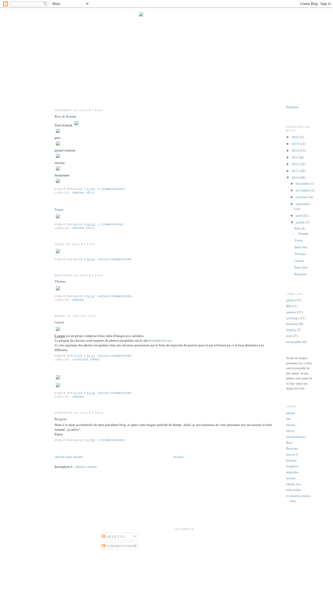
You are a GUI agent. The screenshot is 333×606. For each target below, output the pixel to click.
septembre (303, 203)
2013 (296, 157)
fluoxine (292, 448)
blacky (291, 424)
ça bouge (80, 359)
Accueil (178, 456)
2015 (296, 143)
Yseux (59, 209)
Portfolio (292, 107)
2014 (296, 150)
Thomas (60, 281)
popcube (292, 472)
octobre (301, 197)
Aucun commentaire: (115, 259)
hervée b (292, 454)
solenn (291, 478)
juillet (300, 222)
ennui (95, 359)
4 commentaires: (112, 189)
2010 (296, 177)
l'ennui (59, 322)
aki (288, 418)
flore (289, 442)
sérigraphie (294, 341)
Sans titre (301, 247)
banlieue (292, 323)
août (299, 215)
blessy (290, 430)
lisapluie (292, 466)
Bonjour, (61, 419)
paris (289, 335)
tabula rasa (293, 484)
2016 (296, 137)
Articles (115, 536)
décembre (303, 183)
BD (288, 306)
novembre (303, 190)
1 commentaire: (111, 224)
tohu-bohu (293, 489)
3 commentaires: (112, 440)
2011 (296, 170)
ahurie (290, 413)
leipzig (291, 329)
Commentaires (121, 546)
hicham (291, 460)
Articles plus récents (69, 456)
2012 (296, 164)
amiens (78, 192)
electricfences (295, 436)
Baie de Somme (65, 116)
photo (290, 300)
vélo (90, 192)
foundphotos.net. (161, 340)
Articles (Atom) (86, 466)
